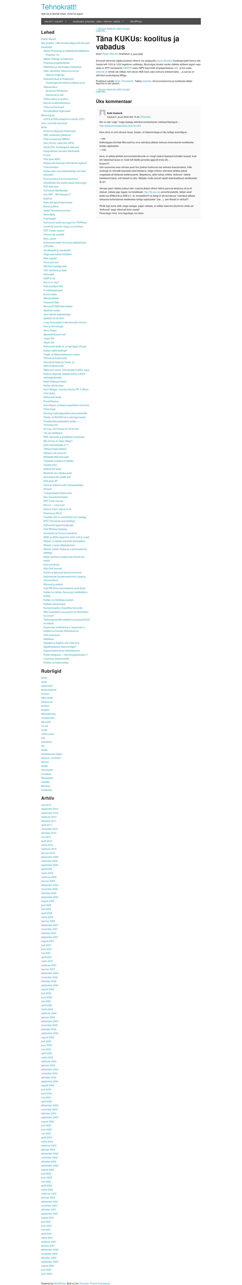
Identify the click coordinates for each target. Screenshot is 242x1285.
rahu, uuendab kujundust (54, 123)
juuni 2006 (46, 997)
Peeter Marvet (109, 53)
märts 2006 (47, 1009)
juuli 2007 (46, 945)
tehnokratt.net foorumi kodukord (60, 533)
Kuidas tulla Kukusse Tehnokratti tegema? (65, 163)
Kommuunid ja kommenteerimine (60, 178)
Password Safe (51, 302)
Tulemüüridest (50, 167)
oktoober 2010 (48, 833)
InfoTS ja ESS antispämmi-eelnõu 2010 (63, 119)
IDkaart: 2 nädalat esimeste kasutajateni (64, 541)
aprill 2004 (46, 1101)
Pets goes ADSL (51, 159)
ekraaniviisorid (48, 689)
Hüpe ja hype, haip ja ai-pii (57, 509)
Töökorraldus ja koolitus (55, 99)
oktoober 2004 (48, 1077)
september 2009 (49, 865)
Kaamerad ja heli (54, 94)
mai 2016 (46, 804)
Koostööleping (50, 401)
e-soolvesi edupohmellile (56, 658)
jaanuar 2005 (48, 1065)
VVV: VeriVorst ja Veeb (55, 270)
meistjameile (47, 717)
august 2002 (47, 1169)
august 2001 (47, 1217)
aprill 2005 (46, 1053)
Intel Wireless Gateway (55, 529)
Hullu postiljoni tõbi (53, 286)
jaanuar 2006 (48, 1017)
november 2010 (49, 828)
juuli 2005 (46, 1041)
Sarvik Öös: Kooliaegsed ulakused (61, 147)
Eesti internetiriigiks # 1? (56, 445)
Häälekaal (48, 639)
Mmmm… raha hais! (54, 505)
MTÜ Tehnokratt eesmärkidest (59, 521)
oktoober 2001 (48, 1209)
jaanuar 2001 (48, 1245)
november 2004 (49, 1073)
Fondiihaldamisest (52, 290)
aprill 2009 (46, 869)
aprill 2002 (46, 1185)
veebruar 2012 (48, 816)
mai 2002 (46, 1181)
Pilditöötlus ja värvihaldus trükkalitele (62, 67)
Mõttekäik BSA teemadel (56, 457)
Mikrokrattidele (51, 298)
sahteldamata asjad (51, 754)
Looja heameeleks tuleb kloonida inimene (65, 322)
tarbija (44, 766)
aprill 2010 (46, 841)
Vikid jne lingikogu (55, 74)
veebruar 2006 (48, 1013)
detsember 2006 (49, 973)
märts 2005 (47, 1057)
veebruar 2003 (48, 1145)
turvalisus (46, 774)
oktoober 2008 (48, 893)
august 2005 (47, 1037)
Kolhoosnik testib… (53, 397)
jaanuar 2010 (48, 853)
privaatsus (46, 741)
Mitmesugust (47, 115)
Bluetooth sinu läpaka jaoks (57, 473)
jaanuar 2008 (48, 921)
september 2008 (49, 897)
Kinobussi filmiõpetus (57, 90)
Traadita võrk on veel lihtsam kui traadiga (64, 517)
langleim (45, 709)
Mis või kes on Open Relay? (58, 441)
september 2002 (49, 1165)
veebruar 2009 (48, 877)
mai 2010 (46, 836)
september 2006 (49, 985)
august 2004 (47, 1085)
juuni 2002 (46, 1177)
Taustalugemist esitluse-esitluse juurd (65, 82)
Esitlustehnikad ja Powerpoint (58, 78)
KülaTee (47, 198)
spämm (45, 761)
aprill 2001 (46, 1233)
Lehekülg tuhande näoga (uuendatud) (63, 226)
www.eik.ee (102, 71)
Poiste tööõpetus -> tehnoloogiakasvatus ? (65, 654)
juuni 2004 (46, 1093)
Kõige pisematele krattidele (57, 254)
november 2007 (49, 929)
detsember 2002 (49, 1153)
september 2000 (49, 1261)
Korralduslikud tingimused (56, 111)
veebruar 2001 (48, 1241)
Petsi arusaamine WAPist (56, 139)
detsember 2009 (49, 857)
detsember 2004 (49, 1069)
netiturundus (47, 733)
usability (45, 781)
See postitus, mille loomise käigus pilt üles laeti (65, 43)
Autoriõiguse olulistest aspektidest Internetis (66, 405)
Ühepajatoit (47, 778)
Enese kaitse (50, 294)
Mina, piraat (49, 238)
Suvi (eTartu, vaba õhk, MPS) (58, 143)
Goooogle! (48, 274)
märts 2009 (47, 873)
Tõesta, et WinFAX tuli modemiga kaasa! (64, 417)
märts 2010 (47, 845)
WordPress (136, 21)
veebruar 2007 (48, 965)
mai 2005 (46, 1049)
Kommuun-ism (51, 262)
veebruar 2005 (48, 1061)
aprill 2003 (46, 1137)
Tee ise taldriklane (52, 433)
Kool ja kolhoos (51, 564)
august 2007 (47, 941)
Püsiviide (146, 116)
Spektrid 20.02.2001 (54, 318)
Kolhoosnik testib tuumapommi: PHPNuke (65, 222)
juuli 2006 (46, 993)
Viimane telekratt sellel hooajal (113, 28)
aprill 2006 (46, 1005)
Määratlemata (48, 713)
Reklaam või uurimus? (55, 453)
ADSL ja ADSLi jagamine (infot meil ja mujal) (66, 537)
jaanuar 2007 (48, 969)
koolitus (45, 705)
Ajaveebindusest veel (54, 334)
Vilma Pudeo (50, 330)
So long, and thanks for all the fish (61, 428)
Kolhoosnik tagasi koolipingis (58, 525)
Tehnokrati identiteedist (55, 190)
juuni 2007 (46, 949)
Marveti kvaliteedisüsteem (56, 102)
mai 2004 (46, 1097)
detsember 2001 (49, 1201)
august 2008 (47, 901)
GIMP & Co (49, 278)
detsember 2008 (49, 885)
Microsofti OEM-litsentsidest (57, 306)
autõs (44, 681)
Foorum (45, 693)
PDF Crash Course (53, 501)
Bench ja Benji (50, 206)
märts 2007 (47, 961)
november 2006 (49, 977)
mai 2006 (46, 1001)
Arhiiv (117, 81)
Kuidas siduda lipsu (53, 385)
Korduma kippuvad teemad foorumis (62, 572)
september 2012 (49, 813)
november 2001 (49, 1205)
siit (175, 67)
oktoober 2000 (48, 1257)
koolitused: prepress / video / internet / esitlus (96, 21)
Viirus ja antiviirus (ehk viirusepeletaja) (63, 485)
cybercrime (47, 685)
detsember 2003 (49, 1105)
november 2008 (49, 889)
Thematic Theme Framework (94, 1283)
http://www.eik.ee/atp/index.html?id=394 (120, 125)
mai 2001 (46, 1229)
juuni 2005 (46, 1045)
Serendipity (49, 214)
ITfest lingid (49, 409)
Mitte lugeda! (50, 258)
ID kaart (47, 489)
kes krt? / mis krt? (54, 21)
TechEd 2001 (50, 465)
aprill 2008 (46, 913)
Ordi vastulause (51, 635)
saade (44, 749)
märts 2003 (47, 1141)
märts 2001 (47, 1237)
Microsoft (46, 721)
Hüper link (48, 342)
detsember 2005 (49, 1021)
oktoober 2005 (48, 1029)
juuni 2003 (46, 1129)
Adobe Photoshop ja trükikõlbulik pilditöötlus (66, 50)
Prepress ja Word (52, 513)
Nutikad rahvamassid (54, 604)
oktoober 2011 (48, 821)
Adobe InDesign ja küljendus (58, 58)
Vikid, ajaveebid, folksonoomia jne (61, 70)
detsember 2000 (49, 1249)
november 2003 (49, 1109)
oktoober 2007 (48, 933)
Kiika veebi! (47, 697)
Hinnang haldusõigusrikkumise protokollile (65, 413)
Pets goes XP (50, 480)
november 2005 (49, 1025)
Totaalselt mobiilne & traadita (58, 460)
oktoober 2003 (48, 1113)
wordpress (46, 790)
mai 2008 (46, 909)
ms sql (44, 725)
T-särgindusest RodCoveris (57, 493)
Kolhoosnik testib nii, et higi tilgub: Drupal (64, 346)
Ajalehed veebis (51, 310)
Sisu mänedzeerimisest (55, 497)
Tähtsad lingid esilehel (55, 448)
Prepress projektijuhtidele (56, 62)
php (43, 737)
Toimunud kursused (53, 107)
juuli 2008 (46, 905)
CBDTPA (101, 31)
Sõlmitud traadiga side (55, 266)
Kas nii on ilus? (51, 282)
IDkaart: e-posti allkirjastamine (59, 545)
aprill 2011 (46, 824)
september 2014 (49, 808)
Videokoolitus (50, 87)
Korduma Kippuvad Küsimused (59, 131)
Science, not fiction (51, 757)
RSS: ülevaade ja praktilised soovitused (63, 436)
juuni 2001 (46, 1225)
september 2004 (49, 1081)
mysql (44, 729)
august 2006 (47, 989)
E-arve (46, 155)
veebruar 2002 (48, 1193)
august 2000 (47, 1265)
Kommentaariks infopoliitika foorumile (62, 607)
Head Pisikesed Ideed (54, 381)
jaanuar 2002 (48, 1197)
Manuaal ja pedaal (53, 584)
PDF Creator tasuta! (53, 230)
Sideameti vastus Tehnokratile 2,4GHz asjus (66, 369)
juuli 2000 (46, 1269)
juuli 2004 (46, 1089)
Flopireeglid (49, 218)
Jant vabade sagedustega (56, 314)
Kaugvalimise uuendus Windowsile (61, 151)
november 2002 (49, 1157)
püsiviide (146, 81)
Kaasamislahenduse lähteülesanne (61, 650)
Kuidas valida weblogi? (55, 350)
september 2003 (49, 1117)
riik (42, 745)
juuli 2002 (46, 1173)
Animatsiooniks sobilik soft (57, 477)
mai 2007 (46, 953)
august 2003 (47, 1121)
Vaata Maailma (165, 60)
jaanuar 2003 (48, 1149)
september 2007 (49, 937)
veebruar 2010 (48, 848)
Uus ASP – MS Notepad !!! (57, 194)
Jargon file (48, 338)
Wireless (45, 786)
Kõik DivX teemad (52, 568)
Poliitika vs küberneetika (55, 662)
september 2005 (49, 1033)
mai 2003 (46, 1133)
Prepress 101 (53, 54)
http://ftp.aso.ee (152, 192)
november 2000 (49, 1253)
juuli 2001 (46, 1221)
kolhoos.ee (47, 701)
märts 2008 (47, 917)
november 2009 (49, 860)
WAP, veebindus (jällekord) (57, 135)
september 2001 (49, 1213)
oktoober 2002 (48, 1161)
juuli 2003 (46, 1125)
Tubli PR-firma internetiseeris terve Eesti (64, 588)
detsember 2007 (49, 925)
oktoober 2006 (48, 981)
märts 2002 (47, 1189)
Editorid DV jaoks (52, 468)
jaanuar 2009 (48, 881)
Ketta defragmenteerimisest (57, 202)
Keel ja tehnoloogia (53, 326)
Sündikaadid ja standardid (56, 250)
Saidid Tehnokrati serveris (56, 210)
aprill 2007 (46, 957)
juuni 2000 (46, 1273)
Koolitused (46, 47)
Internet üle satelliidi (53, 234)
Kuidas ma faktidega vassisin (58, 599)
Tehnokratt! (59, 6)
